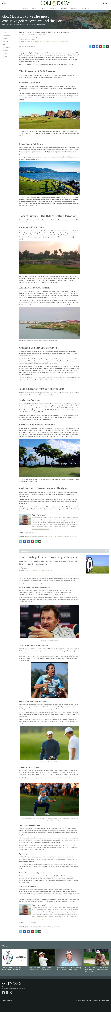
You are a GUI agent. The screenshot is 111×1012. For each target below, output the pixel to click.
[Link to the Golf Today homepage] (2, 3)
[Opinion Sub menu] (76, 8)
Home (3, 24)
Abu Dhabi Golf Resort (30, 41)
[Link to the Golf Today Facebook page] (104, 3)
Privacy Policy (96, 1000)
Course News (6, 47)
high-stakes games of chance (69, 840)
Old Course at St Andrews (49, 41)
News (33, 8)
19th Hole (85, 8)
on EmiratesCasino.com (32, 372)
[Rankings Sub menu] (55, 8)
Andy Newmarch (23, 37)
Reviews (5, 56)
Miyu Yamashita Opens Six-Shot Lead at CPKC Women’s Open (40, 969)
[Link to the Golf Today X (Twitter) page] (108, 3)
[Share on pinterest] (100, 46)
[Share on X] (90, 46)
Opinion (73, 8)
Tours (42, 8)
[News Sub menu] (35, 8)
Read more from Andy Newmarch (40, 529)
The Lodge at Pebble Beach (27, 197)
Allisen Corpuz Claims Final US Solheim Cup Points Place (13, 969)
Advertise (88, 1000)
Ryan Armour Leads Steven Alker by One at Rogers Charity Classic (68, 969)
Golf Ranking (6, 35)
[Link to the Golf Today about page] (5, 3)
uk (52, 570)
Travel (24, 8)
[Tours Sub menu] (44, 8)
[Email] (107, 46)
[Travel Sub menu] (27, 8)
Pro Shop (63, 8)
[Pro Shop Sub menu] (66, 8)
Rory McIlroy (34, 570)
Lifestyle (33, 39)
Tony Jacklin (48, 570)
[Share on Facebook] (93, 46)
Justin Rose (27, 570)
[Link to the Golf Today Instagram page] (106, 3)
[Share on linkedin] (97, 46)
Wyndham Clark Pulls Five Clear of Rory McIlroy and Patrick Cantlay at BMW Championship (96, 969)
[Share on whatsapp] (104, 46)
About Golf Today (80, 1000)
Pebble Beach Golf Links (62, 41)
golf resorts (39, 41)
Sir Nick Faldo (41, 570)
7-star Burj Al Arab (40, 278)
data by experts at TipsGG (32, 847)
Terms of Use (105, 1000)
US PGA (5, 53)
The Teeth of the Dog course (60, 428)
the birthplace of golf (32, 88)
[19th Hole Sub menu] (88, 8)
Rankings (52, 8)
